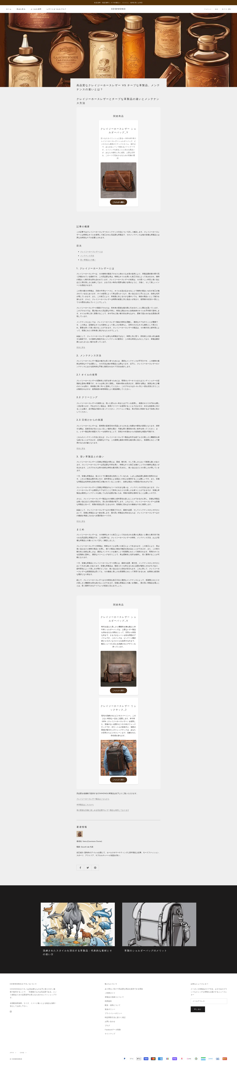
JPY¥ (12, 1052)
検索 (216, 9)
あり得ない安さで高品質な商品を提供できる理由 (124, 989)
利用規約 (108, 1001)
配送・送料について (112, 1005)
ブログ (107, 1025)
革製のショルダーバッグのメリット (145, 950)
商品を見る (21, 9)
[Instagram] (11, 1011)
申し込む (197, 1009)
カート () (226, 9)
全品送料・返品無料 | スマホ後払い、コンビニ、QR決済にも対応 (118, 2)
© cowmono (16, 1059)
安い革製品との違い (88, 260)
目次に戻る (81, 347)
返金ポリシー (110, 1009)
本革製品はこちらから (85, 805)
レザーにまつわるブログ (56, 9)
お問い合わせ (110, 1021)
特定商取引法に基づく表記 (115, 1017)
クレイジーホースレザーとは (91, 252)
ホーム (8, 9)
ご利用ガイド (110, 993)
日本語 (22, 1052)
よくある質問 (36, 9)
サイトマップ (110, 1034)
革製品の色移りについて (114, 997)
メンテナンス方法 (87, 256)
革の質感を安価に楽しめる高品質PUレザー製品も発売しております (103, 810)
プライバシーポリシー (113, 1013)
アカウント (208, 9)
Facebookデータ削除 (113, 1029)
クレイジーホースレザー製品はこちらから (93, 799)
